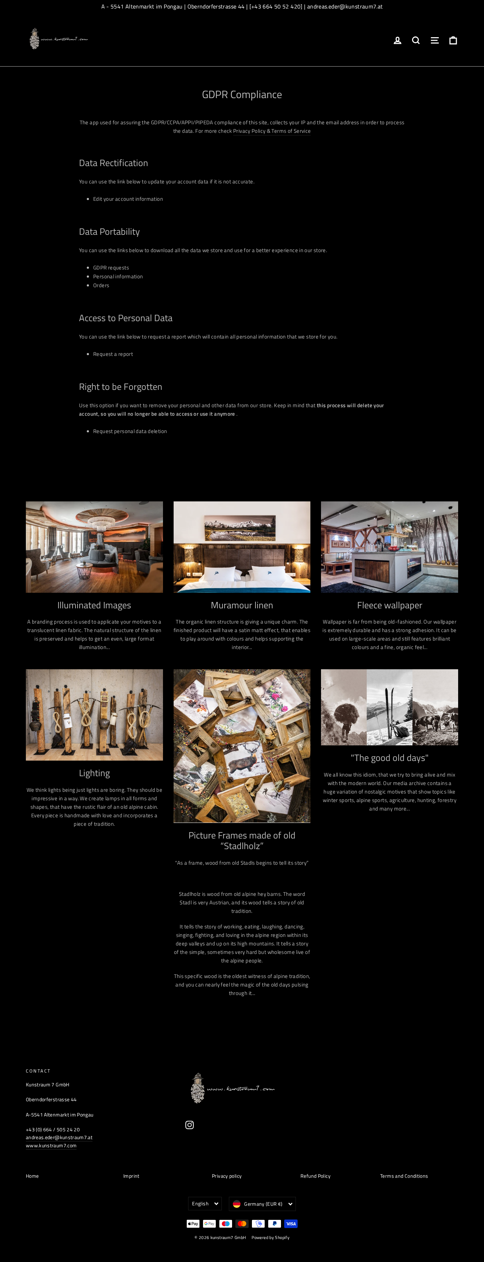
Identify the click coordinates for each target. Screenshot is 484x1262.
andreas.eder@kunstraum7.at (59, 1137)
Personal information (118, 276)
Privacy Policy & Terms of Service (272, 131)
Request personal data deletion (130, 431)
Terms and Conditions (404, 1175)
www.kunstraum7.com (51, 1145)
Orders (101, 285)
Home (32, 1175)
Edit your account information (128, 199)
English (200, 1203)
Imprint (131, 1175)
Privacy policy (227, 1175)
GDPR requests (111, 267)
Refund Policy (315, 1175)
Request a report (113, 354)
